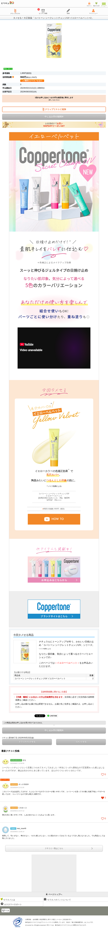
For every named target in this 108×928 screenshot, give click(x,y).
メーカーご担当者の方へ (64, 919)
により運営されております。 (71, 925)
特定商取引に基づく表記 (47, 919)
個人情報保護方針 (77, 922)
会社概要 (35, 919)
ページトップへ (55, 894)
